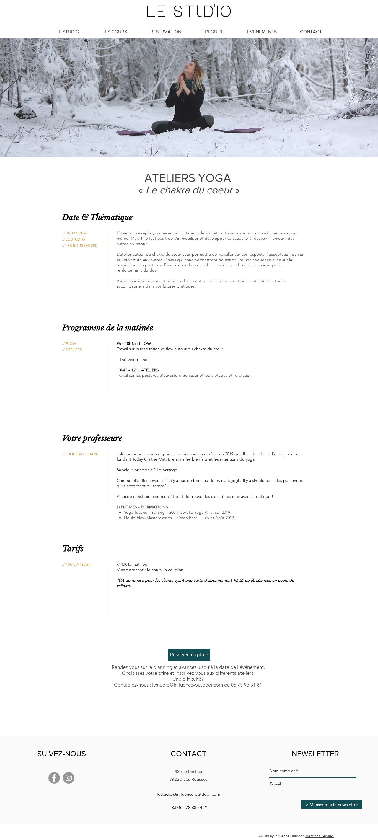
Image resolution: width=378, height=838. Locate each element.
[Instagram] (68, 778)
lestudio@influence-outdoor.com (187, 685)
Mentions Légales (319, 836)
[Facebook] (54, 778)
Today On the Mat (149, 459)
